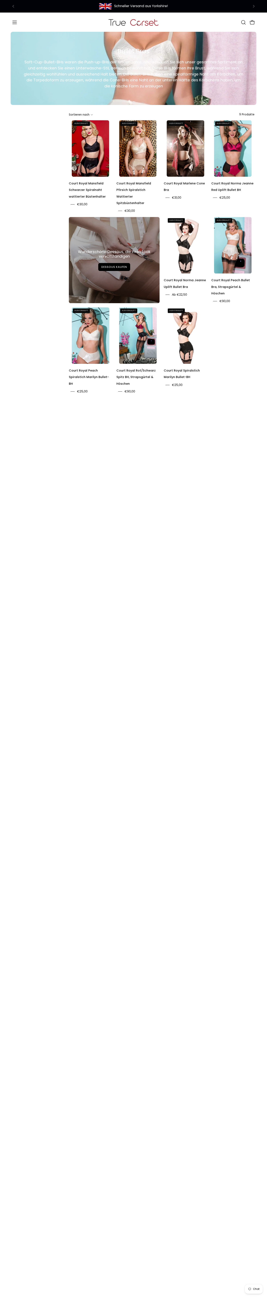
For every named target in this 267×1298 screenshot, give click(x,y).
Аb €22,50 (179, 295)
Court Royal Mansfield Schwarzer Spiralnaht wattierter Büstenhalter (87, 190)
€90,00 (224, 301)
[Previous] (13, 6)
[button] (243, 22)
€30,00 (82, 204)
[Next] (254, 6)
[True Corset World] (133, 22)
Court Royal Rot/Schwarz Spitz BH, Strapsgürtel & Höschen (136, 377)
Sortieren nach (79, 115)
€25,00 (224, 198)
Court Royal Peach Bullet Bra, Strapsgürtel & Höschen (230, 286)
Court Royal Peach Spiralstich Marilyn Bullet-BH (89, 377)
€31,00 (176, 198)
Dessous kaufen (114, 267)
